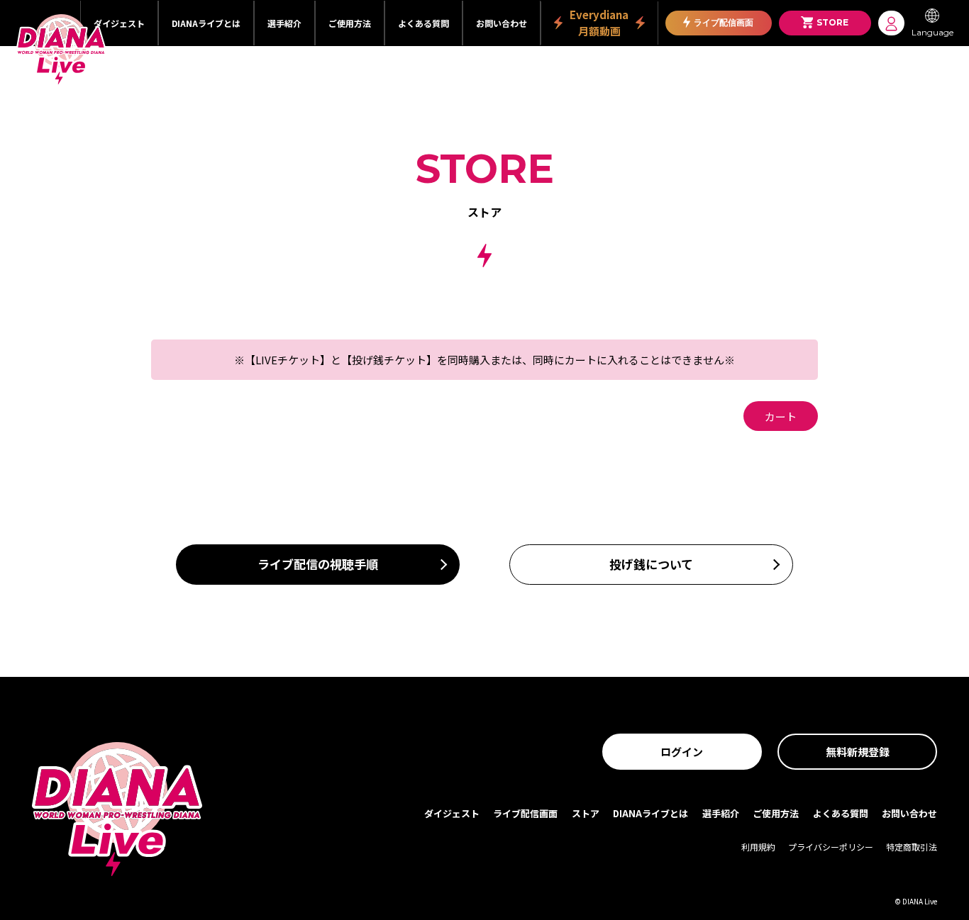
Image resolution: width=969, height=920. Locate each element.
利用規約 (758, 847)
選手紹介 (284, 23)
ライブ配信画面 (723, 22)
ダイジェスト (119, 23)
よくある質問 (423, 23)
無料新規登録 (858, 751)
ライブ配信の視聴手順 (318, 564)
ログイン (681, 751)
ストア (585, 813)
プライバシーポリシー (830, 847)
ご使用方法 (349, 23)
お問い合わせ (501, 23)
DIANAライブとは (206, 23)
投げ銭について (651, 564)
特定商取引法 (911, 847)
